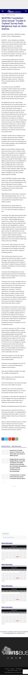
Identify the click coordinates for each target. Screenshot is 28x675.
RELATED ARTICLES (5, 446)
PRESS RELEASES (10, 15)
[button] (26, 11)
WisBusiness (6, 533)
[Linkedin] (12, 657)
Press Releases (19, 668)
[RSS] (16, 657)
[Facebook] (7, 657)
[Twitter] (20, 657)
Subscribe (7, 668)
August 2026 (14, 546)
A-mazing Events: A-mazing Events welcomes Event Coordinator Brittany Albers (17, 476)
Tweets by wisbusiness (8, 537)
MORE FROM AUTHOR (16, 446)
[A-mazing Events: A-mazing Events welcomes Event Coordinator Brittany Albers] (5, 476)
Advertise (12, 668)
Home (3, 15)
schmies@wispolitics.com (10, 633)
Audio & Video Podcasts (12, 670)
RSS (20, 670)
